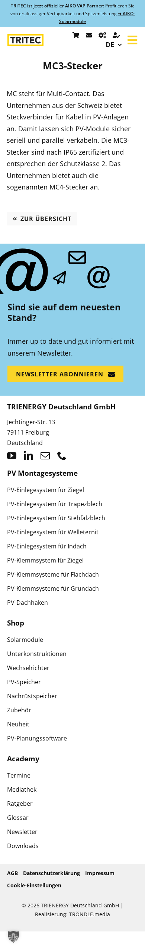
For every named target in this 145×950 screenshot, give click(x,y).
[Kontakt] (88, 35)
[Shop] (76, 35)
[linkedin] (28, 455)
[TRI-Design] (102, 35)
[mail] (45, 455)
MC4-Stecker (68, 186)
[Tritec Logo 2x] (25, 37)
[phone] (62, 455)
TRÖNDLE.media (89, 914)
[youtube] (11, 455)
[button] (13, 936)
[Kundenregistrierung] (116, 35)
